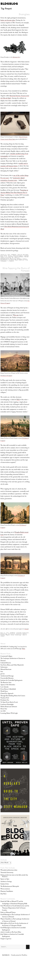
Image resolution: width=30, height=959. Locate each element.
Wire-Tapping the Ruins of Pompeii (16, 269)
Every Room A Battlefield (8, 689)
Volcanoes (11, 259)
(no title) (3, 711)
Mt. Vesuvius (15, 257)
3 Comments (11, 261)
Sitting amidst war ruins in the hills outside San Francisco (14, 876)
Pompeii (25, 258)
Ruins (12, 634)
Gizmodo (26, 629)
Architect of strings (6, 881)
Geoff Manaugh (5, 915)
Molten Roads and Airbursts (8, 707)
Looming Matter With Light (9, 713)
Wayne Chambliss (19, 259)
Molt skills (3, 923)
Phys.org (15, 315)
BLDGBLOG (9, 4)
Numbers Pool (4, 698)
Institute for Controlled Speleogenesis (11, 680)
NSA (18, 400)
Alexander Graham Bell (22, 632)
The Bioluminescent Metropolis (9, 886)
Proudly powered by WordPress (19, 955)
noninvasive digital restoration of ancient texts (12, 179)
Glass (1, 256)
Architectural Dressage (7, 676)
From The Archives (7, 868)
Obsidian (19, 258)
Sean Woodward (5, 906)
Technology (18, 634)
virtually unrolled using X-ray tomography (14, 155)
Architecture (11, 633)
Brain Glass (3, 255)
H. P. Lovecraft (9, 256)
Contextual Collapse (6, 656)
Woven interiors (5, 889)
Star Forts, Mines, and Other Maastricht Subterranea (12, 666)
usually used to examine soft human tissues (14, 164)
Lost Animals (4, 687)
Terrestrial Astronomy (6, 872)
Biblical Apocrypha (23, 254)
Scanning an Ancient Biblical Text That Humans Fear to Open (14, 193)
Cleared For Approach (6, 693)
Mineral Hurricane (5, 669)
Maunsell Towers (11, 912)
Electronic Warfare (21, 633)
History (2, 634)
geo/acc (2, 674)
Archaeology (3, 633)
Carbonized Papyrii (18, 255)
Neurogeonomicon (4, 258)
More (23, 649)
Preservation (4, 259)
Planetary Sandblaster (6, 891)
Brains (10, 255)
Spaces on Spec (4, 879)
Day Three (3, 894)
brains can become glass (7, 20)
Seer (1, 671)
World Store (4, 691)
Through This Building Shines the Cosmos (12, 696)
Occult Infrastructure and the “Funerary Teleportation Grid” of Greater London (15, 908)
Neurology (13, 258)
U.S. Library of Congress (6, 376)
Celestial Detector (5, 663)
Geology (26, 255)
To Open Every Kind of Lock (9, 702)
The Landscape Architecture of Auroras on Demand (12, 659)
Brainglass (24, 14)
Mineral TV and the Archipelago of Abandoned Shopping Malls (14, 902)
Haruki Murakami (18, 256)
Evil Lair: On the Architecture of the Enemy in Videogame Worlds (15, 924)
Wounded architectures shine (8, 870)
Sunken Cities (4, 884)
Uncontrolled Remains (7, 678)
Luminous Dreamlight (7, 704)
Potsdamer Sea (4, 700)
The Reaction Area (5, 682)
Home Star (3, 709)
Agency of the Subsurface (7, 685)
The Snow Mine (16, 932)
